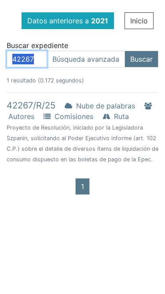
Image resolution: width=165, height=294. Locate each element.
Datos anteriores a (67, 20)
